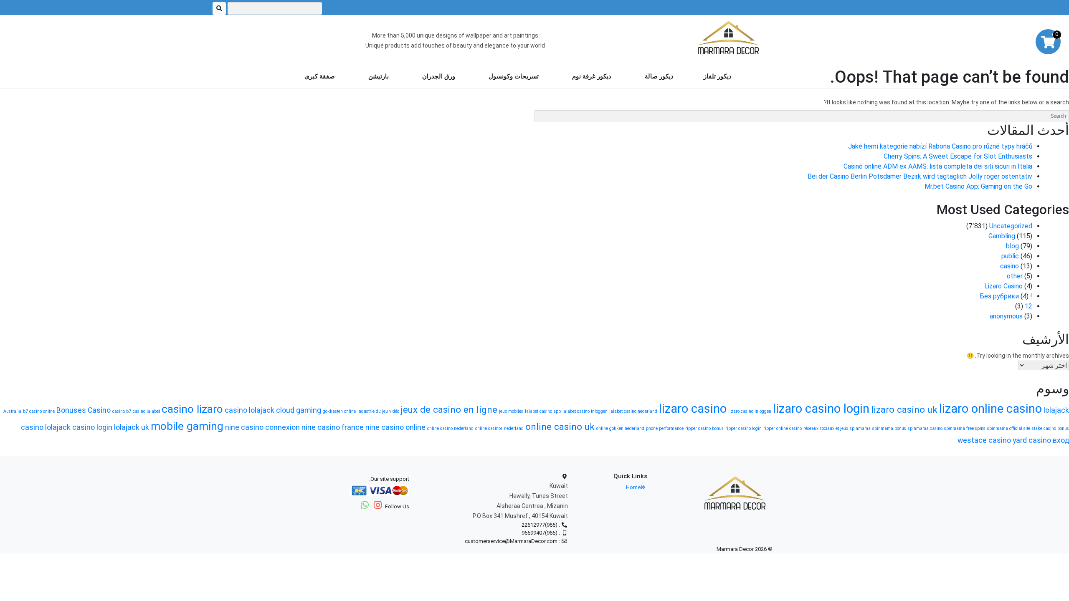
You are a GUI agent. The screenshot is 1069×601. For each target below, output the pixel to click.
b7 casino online (39, 411)
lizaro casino (693, 409)
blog (1012, 246)
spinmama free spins (964, 428)
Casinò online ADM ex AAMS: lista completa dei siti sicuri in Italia (938, 166)
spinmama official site (1008, 428)
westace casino (984, 440)
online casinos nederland (499, 428)
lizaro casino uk (904, 409)
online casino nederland (450, 428)
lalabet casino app (543, 411)
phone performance (665, 428)
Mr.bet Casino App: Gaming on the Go (978, 186)
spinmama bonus (889, 428)
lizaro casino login (821, 409)
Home (633, 487)
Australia (12, 411)
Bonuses (71, 410)
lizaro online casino (990, 409)
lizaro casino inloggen (749, 411)
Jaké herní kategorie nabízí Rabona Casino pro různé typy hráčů (940, 146)
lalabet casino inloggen (585, 411)
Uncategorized (1010, 226)
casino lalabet (146, 411)
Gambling (1001, 236)
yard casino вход (1041, 440)
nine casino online (395, 427)
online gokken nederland (620, 428)
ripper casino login (743, 428)
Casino (99, 410)
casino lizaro (192, 409)
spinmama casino (925, 428)
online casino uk (560, 426)
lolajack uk (131, 427)
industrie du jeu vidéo (378, 411)
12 (1028, 306)
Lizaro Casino (1003, 286)
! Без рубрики (1006, 296)
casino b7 (121, 411)
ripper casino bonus (704, 428)
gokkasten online (339, 411)
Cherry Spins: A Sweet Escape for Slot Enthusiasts (958, 156)
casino (1009, 266)
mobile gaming (187, 426)
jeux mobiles (511, 411)
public (1010, 256)
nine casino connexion (262, 427)
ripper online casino (782, 428)
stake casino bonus (1050, 428)
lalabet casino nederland (633, 411)
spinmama (860, 428)
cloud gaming (298, 410)
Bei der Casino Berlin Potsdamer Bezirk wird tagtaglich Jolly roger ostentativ (920, 176)
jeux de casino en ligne (449, 409)
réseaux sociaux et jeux (825, 428)
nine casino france (332, 427)
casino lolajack (249, 410)
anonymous (1006, 316)
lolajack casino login (78, 427)
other (1015, 276)
